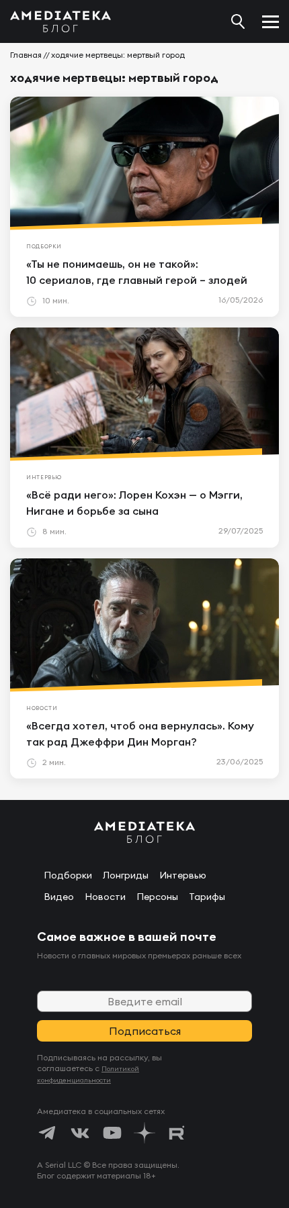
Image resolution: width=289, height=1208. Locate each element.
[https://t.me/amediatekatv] (47, 1133)
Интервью (182, 875)
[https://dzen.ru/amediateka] (144, 1133)
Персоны (157, 897)
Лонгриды (126, 875)
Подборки (68, 875)
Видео (59, 897)
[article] (144, 207)
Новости (105, 897)
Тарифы (207, 897)
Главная (26, 55)
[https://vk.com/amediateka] (80, 1133)
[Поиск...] (238, 21)
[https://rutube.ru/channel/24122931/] (177, 1133)
